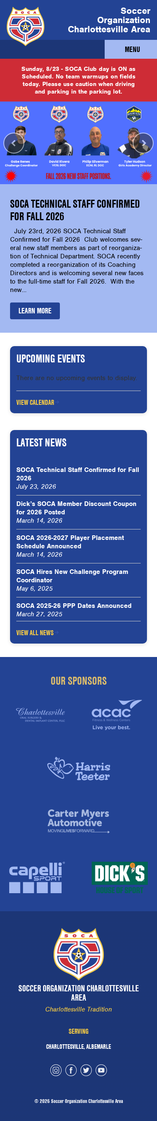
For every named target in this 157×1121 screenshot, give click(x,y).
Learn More (34, 310)
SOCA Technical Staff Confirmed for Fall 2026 (77, 474)
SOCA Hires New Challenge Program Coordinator (72, 576)
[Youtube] (101, 1071)
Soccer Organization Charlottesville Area (109, 20)
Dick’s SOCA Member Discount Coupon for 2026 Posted (76, 508)
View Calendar (35, 402)
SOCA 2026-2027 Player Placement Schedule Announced (70, 542)
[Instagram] (56, 1071)
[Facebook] (71, 1071)
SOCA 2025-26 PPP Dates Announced (73, 606)
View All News (35, 632)
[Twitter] (86, 1071)
